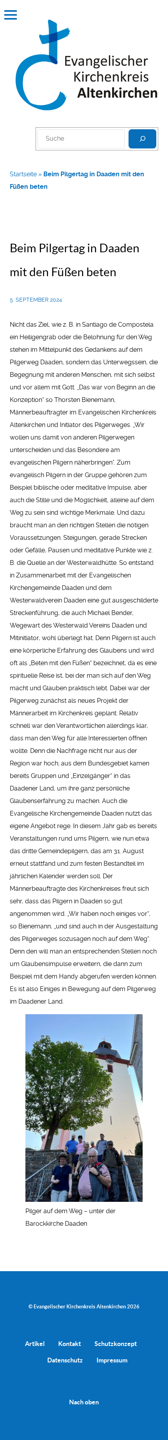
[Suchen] (142, 138)
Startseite (23, 174)
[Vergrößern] (132, 1024)
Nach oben (84, 1402)
